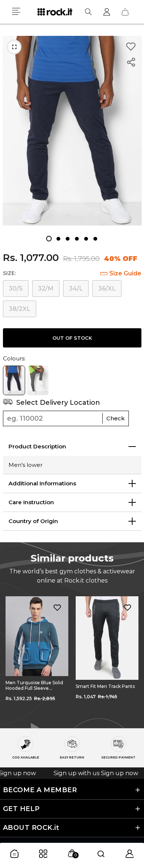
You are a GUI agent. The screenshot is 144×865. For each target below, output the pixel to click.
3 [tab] (67, 239)
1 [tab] (49, 239)
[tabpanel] (72, 130)
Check (115, 418)
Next (132, 656)
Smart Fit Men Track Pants (105, 686)
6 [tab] (95, 239)
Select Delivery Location (57, 402)
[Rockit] (54, 12)
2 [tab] (58, 239)
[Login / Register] (107, 12)
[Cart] (125, 12)
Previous (11, 656)
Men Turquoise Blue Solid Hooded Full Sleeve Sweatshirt (34, 685)
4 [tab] (77, 239)
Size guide (125, 273)
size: (9, 273)
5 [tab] (86, 239)
